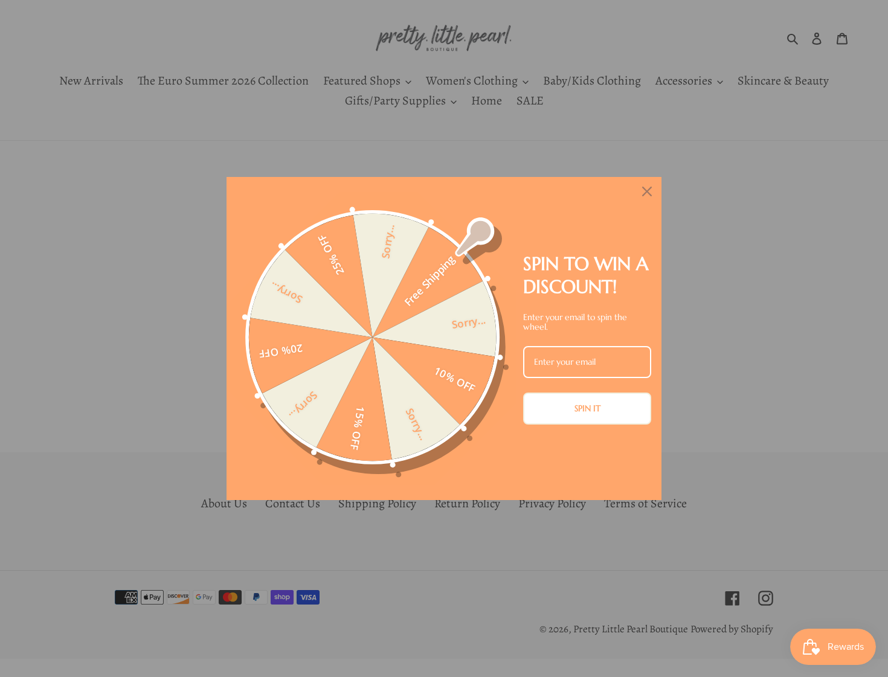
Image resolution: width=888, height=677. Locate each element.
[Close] (646, 191)
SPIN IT (587, 408)
